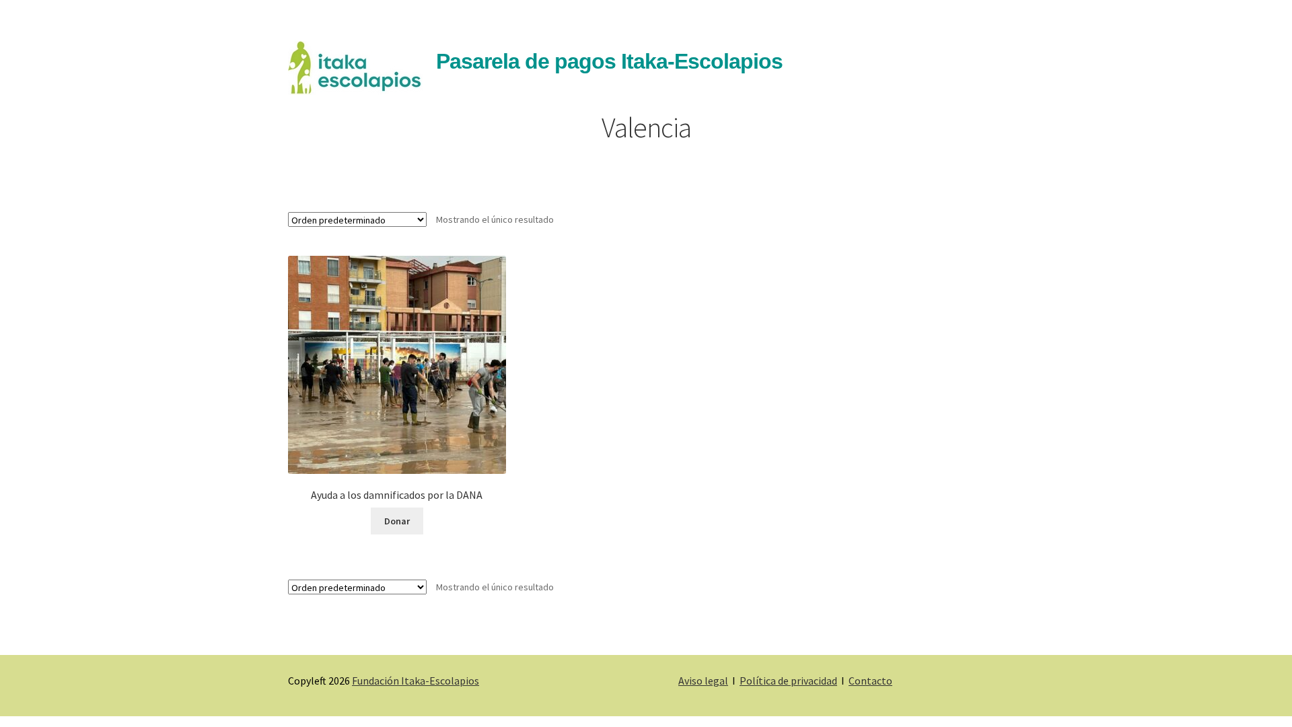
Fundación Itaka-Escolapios (415, 680)
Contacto (870, 680)
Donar (397, 521)
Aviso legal (703, 680)
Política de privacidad (788, 680)
